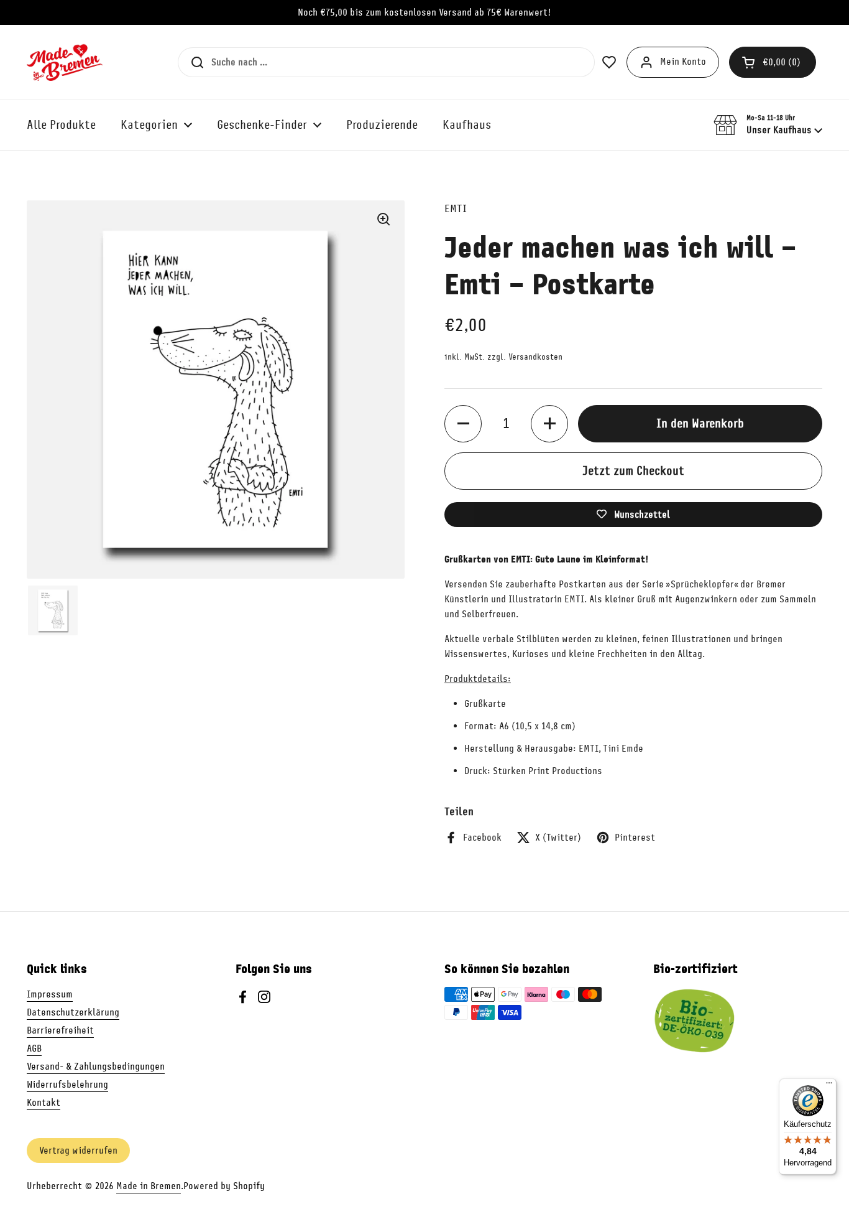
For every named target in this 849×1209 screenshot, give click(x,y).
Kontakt (43, 1102)
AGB (34, 1048)
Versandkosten (535, 357)
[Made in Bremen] (65, 62)
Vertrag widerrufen (78, 1150)
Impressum (50, 994)
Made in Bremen (148, 1186)
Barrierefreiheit (60, 1030)
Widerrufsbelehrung (67, 1084)
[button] (772, 62)
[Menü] (829, 1085)
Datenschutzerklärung (73, 1012)
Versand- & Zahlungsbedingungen (96, 1066)
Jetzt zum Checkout (633, 470)
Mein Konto (683, 61)
